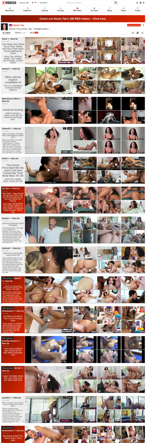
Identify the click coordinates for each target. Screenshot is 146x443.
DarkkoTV (17, 278)
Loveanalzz (6, 397)
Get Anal (17, 368)
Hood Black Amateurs (9, 341)
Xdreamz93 (6, 128)
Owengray (5, 69)
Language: (22, 3)
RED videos (77, 10)
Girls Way (5, 188)
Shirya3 (4, 158)
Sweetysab (5, 248)
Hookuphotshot (7, 311)
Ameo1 (4, 39)
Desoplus (5, 218)
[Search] (115, 3)
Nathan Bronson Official (10, 98)
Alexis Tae (14, 39)
